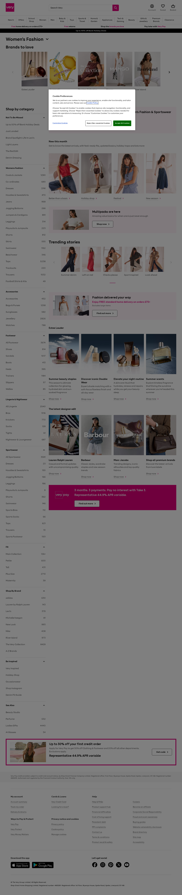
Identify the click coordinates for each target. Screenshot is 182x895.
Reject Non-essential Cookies (98, 123)
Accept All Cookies (122, 123)
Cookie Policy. (92, 103)
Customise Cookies (60, 123)
